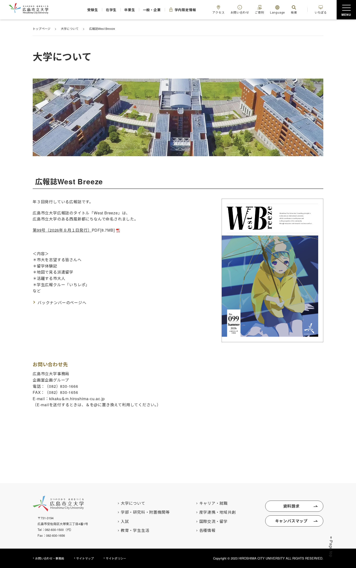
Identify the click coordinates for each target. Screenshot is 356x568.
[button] (331, 546)
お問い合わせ (240, 12)
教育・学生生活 (135, 530)
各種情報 (207, 530)
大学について (133, 503)
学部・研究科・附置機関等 (145, 512)
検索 (294, 12)
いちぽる (321, 12)
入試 (125, 521)
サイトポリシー (116, 558)
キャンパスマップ (291, 521)
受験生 (92, 9)
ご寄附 (259, 12)
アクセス (218, 12)
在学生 (111, 9)
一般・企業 (152, 9)
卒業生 (129, 9)
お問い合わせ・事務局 (49, 558)
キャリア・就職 (213, 503)
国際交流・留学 (213, 521)
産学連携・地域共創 (217, 512)
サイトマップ (85, 558)
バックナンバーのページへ (62, 302)
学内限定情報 (185, 9)
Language (277, 12)
